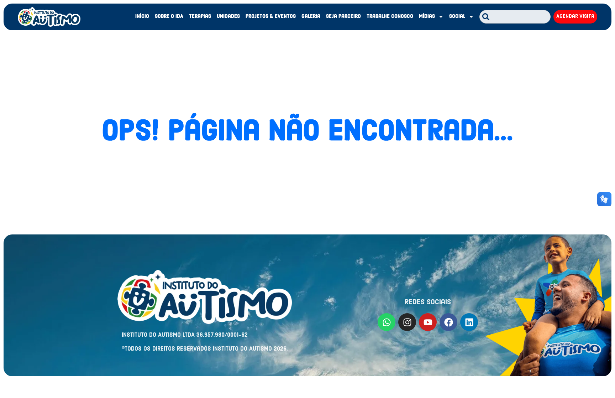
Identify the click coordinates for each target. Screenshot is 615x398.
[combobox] (515, 17)
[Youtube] (428, 322)
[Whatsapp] (386, 322)
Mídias (427, 16)
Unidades (228, 16)
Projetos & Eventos (271, 16)
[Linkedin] (469, 322)
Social (457, 16)
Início (142, 16)
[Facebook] (448, 322)
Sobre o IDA (169, 16)
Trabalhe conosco (390, 16)
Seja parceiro (343, 16)
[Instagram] (407, 322)
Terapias (200, 16)
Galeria (310, 16)
